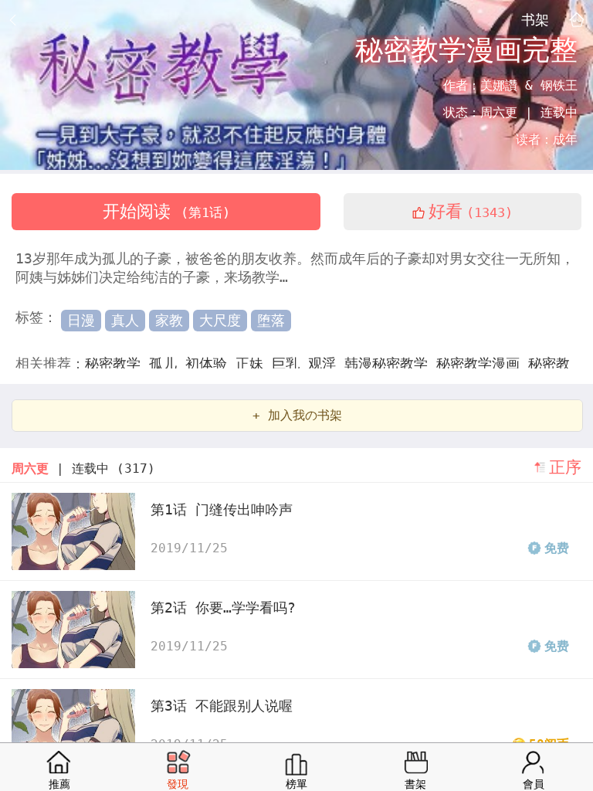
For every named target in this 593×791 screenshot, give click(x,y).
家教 (169, 320)
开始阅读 (166, 211)
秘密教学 (117, 363)
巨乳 (290, 363)
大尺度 (220, 320)
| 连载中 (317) (83, 468)
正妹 (254, 363)
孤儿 (167, 363)
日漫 (81, 320)
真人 (125, 320)
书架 (535, 19)
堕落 (271, 320)
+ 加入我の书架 (297, 415)
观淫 (326, 363)
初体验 (210, 363)
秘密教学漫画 (482, 363)
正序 (565, 467)
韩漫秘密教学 (390, 363)
